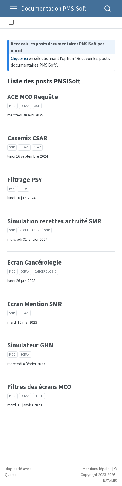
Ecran (25, 106)
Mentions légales (97, 468)
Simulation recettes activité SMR (54, 221)
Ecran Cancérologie (34, 262)
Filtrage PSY (24, 180)
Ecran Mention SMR (34, 304)
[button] (67, 22)
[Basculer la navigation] (13, 8)
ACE (37, 106)
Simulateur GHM (30, 345)
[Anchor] (85, 80)
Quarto (11, 474)
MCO (12, 106)
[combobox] (107, 8)
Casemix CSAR (27, 138)
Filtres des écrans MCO (39, 387)
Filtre (23, 189)
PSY (11, 189)
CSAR (37, 147)
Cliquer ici (19, 58)
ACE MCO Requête (32, 97)
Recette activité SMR (35, 230)
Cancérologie (45, 271)
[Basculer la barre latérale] (11, 22)
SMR (12, 147)
